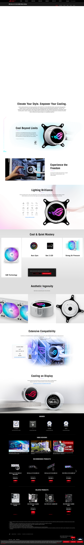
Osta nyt (71, 5)
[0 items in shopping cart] (74, 1)
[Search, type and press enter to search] (71, 1)
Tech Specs (60, 5)
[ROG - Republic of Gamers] (12, 1)
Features (57, 5)
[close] (54, 269)
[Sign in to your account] (73, 1)
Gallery (67, 5)
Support (74, 5)
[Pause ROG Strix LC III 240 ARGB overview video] (82, 300)
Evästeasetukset (66, 541)
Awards (64, 5)
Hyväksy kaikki (80, 541)
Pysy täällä (37, 273)
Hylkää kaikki (73, 541)
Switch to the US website (46, 273)
